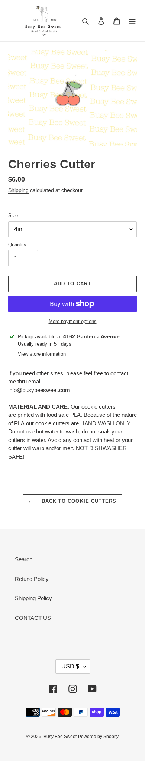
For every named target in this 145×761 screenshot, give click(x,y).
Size (13, 215)
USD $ (70, 666)
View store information (42, 354)
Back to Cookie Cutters (78, 501)
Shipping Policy (33, 598)
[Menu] (132, 21)
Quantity (17, 244)
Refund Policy (32, 579)
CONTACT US (33, 618)
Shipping (18, 190)
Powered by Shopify (98, 736)
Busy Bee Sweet (60, 736)
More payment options (73, 321)
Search (23, 559)
